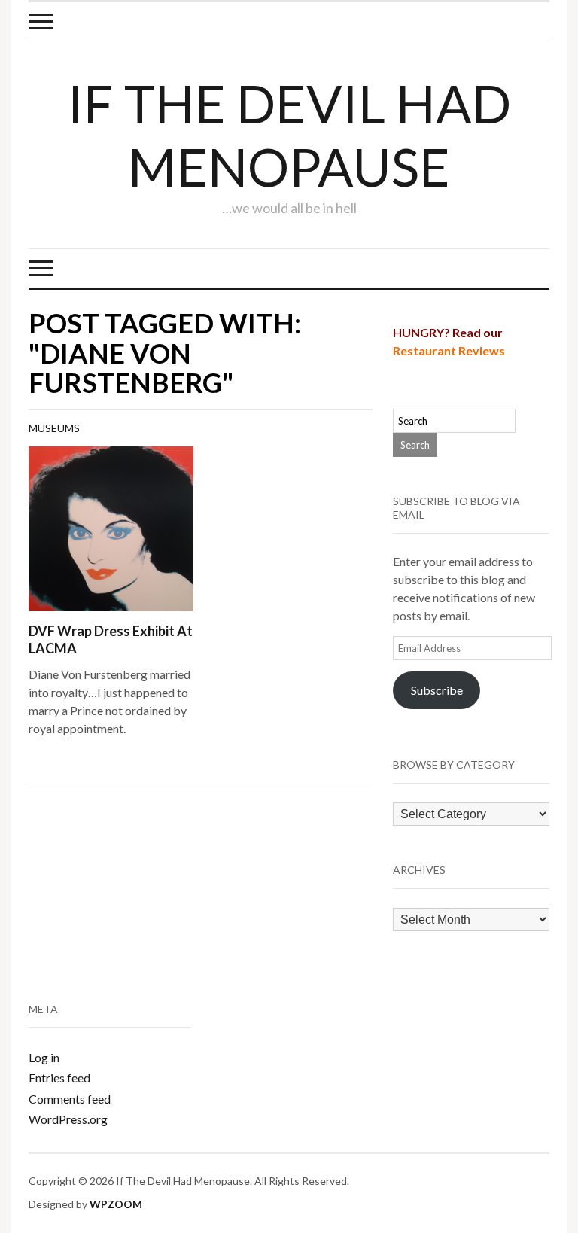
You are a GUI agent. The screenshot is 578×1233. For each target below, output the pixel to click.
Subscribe (437, 690)
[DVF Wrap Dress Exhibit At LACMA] (111, 527)
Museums (54, 428)
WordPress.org (68, 1119)
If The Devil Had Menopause (289, 135)
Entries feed (59, 1077)
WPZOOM (116, 1204)
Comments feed (70, 1098)
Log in (44, 1057)
